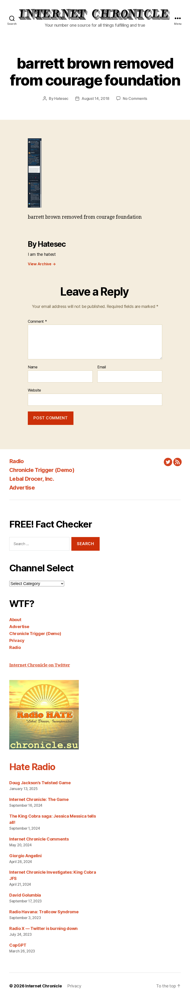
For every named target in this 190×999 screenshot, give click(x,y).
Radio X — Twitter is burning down (43, 928)
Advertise (22, 487)
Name (33, 367)
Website (34, 390)
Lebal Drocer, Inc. (31, 478)
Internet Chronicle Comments (39, 839)
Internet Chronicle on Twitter (39, 665)
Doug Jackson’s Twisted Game (40, 782)
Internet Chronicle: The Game (38, 799)
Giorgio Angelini (25, 855)
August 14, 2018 (95, 98)
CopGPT (17, 945)
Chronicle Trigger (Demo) (41, 470)
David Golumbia (25, 895)
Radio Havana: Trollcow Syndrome (44, 911)
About (15, 619)
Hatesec (61, 98)
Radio (16, 461)
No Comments (135, 98)
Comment (37, 321)
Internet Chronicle (43, 985)
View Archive (42, 264)
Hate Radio (32, 766)
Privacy (17, 640)
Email (101, 367)
